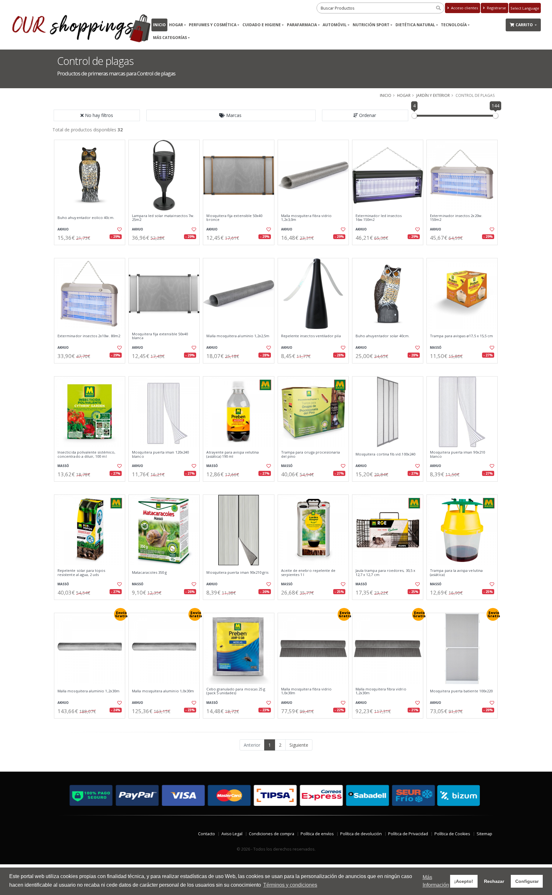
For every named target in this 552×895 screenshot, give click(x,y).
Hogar (176, 24)
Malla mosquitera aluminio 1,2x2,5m (237, 336)
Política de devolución (361, 834)
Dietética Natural (415, 24)
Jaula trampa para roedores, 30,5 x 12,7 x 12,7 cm (385, 573)
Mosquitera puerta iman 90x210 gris (237, 572)
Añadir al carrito (91, 250)
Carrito (525, 24)
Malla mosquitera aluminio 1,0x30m (163, 691)
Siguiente (298, 745)
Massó (435, 348)
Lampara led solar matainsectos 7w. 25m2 (163, 218)
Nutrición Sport (371, 24)
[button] (231, 115)
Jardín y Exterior (433, 95)
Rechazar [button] (494, 881)
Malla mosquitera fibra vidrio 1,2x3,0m (306, 218)
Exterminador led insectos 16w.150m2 (379, 218)
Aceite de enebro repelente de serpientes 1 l (308, 573)
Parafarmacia (302, 24)
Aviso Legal (231, 834)
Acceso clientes (464, 7)
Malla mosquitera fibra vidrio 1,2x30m (381, 691)
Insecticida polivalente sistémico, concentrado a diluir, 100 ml (86, 454)
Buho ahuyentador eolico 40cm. (85, 218)
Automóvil (335, 24)
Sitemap (484, 834)
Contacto (206, 834)
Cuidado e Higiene (261, 24)
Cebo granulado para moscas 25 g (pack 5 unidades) (235, 691)
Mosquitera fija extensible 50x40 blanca (160, 336)
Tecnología (454, 24)
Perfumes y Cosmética (212, 24)
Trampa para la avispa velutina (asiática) (456, 573)
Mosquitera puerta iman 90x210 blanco (457, 454)
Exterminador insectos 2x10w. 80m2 (88, 336)
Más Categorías (170, 37)
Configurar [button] (527, 881)
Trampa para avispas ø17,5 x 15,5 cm (461, 336)
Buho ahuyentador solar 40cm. (383, 336)
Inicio (159, 24)
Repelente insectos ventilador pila (311, 336)
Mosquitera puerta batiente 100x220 (461, 691)
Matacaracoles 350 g (149, 572)
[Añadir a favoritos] (119, 229)
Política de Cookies (452, 834)
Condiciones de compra (271, 834)
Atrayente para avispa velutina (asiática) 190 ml (232, 454)
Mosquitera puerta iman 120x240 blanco (160, 454)
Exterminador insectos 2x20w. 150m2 (456, 218)
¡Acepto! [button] (463, 881)
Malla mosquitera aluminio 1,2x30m (88, 691)
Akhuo (63, 229)
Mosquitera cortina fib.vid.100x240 (385, 454)
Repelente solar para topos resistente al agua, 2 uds (81, 573)
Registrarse (496, 7)
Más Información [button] (436, 881)
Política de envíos (317, 834)
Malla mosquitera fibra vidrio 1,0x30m (306, 691)
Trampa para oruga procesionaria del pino (310, 454)
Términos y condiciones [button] (290, 885)
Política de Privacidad (408, 834)
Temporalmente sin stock (387, 250)
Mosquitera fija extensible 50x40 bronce (234, 218)
